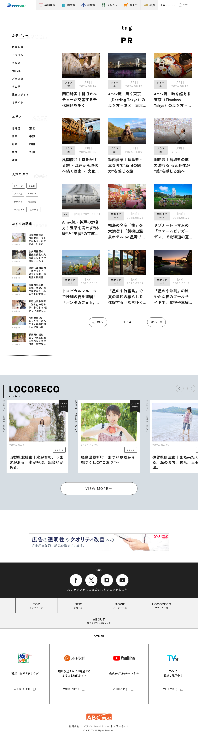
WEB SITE (22, 689)
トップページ (36, 605)
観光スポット (20, 94)
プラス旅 (17, 79)
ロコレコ (17, 47)
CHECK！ (121, 689)
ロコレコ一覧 (161, 605)
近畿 (15, 144)
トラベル (17, 55)
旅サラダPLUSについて (99, 620)
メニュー (165, 5)
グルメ (16, 63)
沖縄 (15, 160)
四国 (32, 144)
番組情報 (49, 5)
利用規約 (74, 726)
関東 (15, 136)
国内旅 (71, 5)
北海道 (16, 128)
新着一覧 (78, 605)
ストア (134, 5)
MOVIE (16, 71)
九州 (32, 152)
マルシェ (112, 5)
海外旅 (91, 5)
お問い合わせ (121, 726)
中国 (15, 152)
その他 (16, 87)
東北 (32, 128)
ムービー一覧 (120, 605)
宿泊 (152, 5)
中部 (32, 136)
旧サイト (17, 102)
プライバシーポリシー (96, 726)
